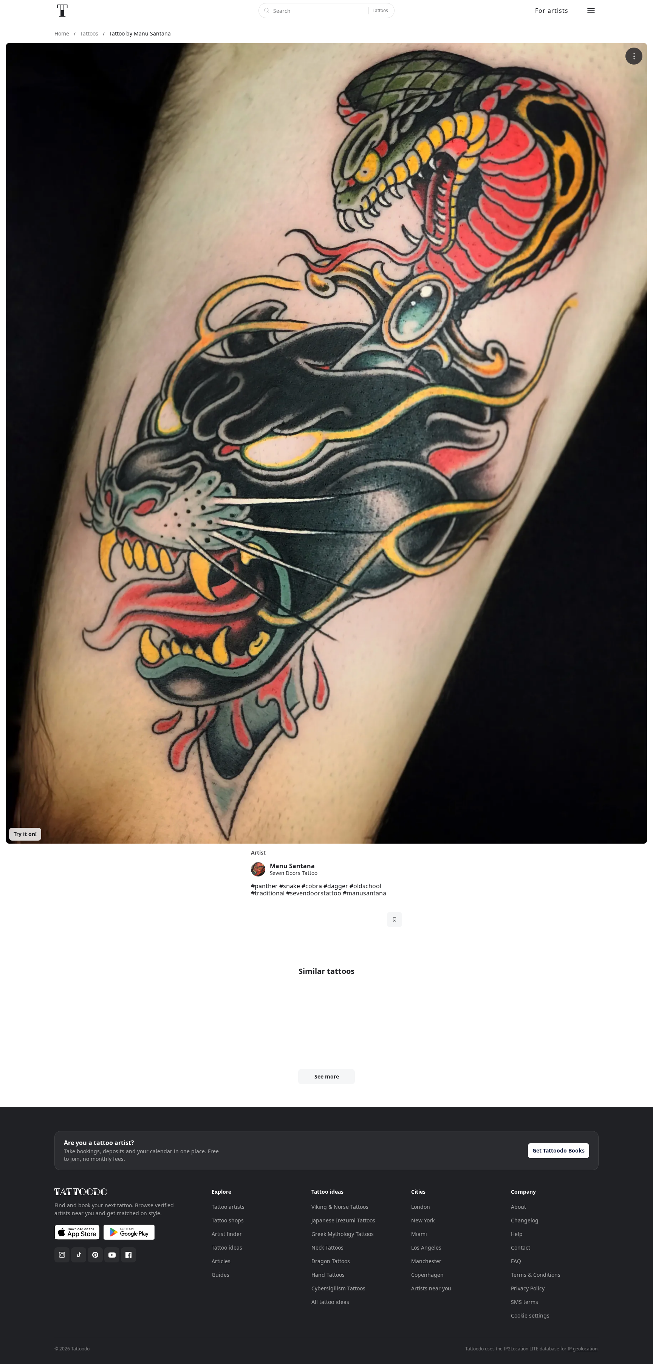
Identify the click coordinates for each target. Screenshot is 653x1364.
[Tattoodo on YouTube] (111, 1254)
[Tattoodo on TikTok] (78, 1254)
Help (517, 1233)
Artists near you (431, 1288)
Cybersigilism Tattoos (338, 1288)
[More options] (633, 56)
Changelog (524, 1220)
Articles (221, 1261)
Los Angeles (426, 1247)
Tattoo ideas (227, 1247)
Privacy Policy (528, 1288)
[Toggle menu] (591, 10)
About (518, 1206)
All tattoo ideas (330, 1301)
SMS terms (524, 1301)
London (420, 1206)
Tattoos (380, 10)
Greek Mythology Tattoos (342, 1233)
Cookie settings (530, 1315)
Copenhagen (427, 1274)
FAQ (516, 1261)
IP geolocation (582, 1348)
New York (423, 1220)
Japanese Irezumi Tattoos (343, 1220)
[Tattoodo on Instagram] (62, 1254)
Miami (419, 1233)
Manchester (426, 1261)
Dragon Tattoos (330, 1261)
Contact (520, 1247)
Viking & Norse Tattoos (339, 1206)
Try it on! (25, 834)
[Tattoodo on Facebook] (128, 1254)
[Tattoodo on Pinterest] (95, 1254)
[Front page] (62, 10)
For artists (551, 10)
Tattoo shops (228, 1220)
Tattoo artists (228, 1206)
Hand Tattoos (328, 1274)
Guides (220, 1274)
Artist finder (227, 1233)
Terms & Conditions (535, 1274)
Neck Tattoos (327, 1247)
